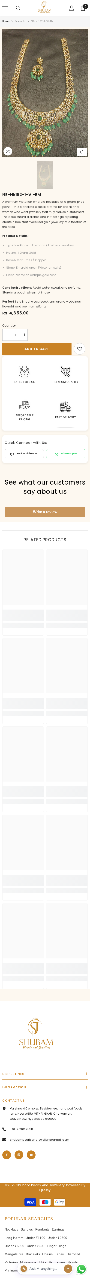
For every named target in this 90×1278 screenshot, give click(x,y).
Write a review (45, 512)
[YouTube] (31, 1154)
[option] (45, 93)
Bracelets (33, 1254)
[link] (79, 349)
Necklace (11, 1229)
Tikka (43, 1262)
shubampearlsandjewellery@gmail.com (39, 1140)
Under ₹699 (36, 1246)
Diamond (73, 1254)
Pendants (42, 1229)
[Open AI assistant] (68, 1269)
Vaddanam (57, 1262)
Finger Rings (56, 1246)
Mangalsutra (14, 1254)
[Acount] (71, 8)
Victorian (11, 1262)
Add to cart (36, 349)
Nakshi (72, 1262)
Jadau (59, 1254)
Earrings (58, 1229)
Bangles (27, 1229)
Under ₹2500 (57, 1238)
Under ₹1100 (35, 1238)
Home (5, 21)
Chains (47, 1254)
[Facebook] (6, 1154)
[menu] (5, 8)
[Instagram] (19, 1154)
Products (20, 21)
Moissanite (28, 1262)
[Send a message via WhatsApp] (81, 1269)
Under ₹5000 (14, 1246)
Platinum (11, 1270)
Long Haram (14, 1238)
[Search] (18, 8)
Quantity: (9, 325)
